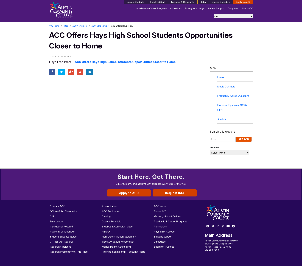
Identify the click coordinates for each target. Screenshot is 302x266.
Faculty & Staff (157, 2)
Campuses (233, 8)
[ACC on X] (213, 226)
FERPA (106, 231)
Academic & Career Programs (151, 8)
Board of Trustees (164, 246)
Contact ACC (57, 206)
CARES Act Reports (61, 241)
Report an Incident (60, 246)
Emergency (56, 221)
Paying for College (194, 8)
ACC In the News (99, 26)
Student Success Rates (63, 236)
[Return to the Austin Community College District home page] (73, 10)
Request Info (174, 193)
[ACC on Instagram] (223, 226)
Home (220, 77)
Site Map (222, 119)
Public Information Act (62, 231)
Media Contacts (226, 86)
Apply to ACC (243, 2)
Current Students (135, 2)
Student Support (215, 8)
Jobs (203, 2)
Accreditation (109, 206)
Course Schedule (221, 2)
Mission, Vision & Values (167, 216)
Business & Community (182, 2)
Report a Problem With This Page (69, 251)
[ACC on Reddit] (233, 226)
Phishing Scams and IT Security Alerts (123, 251)
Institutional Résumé (61, 226)
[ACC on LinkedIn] (218, 226)
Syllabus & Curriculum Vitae (117, 226)
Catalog (106, 216)
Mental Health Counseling (116, 246)
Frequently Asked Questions (233, 95)
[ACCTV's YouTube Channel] (228, 226)
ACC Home (54, 26)
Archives (214, 147)
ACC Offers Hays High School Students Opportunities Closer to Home (125, 62)
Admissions (176, 8)
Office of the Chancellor (63, 211)
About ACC (247, 8)
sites (66, 26)
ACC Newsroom (80, 26)
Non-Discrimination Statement (119, 236)
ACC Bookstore (111, 211)
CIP (52, 216)
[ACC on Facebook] (208, 226)
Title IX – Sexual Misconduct (118, 241)
